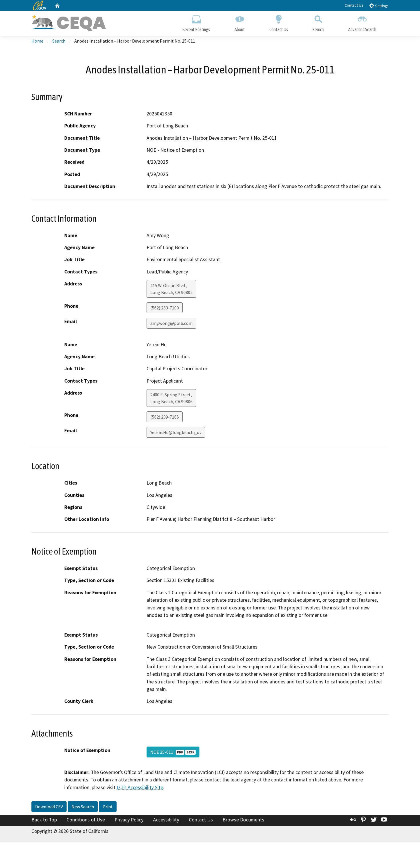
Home (37, 41)
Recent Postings (196, 29)
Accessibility (166, 820)
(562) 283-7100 (164, 308)
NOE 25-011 (172, 752)
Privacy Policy (129, 820)
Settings (381, 5)
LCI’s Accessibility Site (140, 787)
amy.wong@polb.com (171, 323)
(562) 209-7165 (164, 417)
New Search (82, 806)
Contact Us (354, 5)
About (240, 29)
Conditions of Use (86, 820)
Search (318, 29)
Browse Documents (243, 820)
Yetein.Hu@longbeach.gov (175, 432)
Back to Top (44, 820)
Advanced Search (362, 29)
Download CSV (49, 806)
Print (108, 806)
